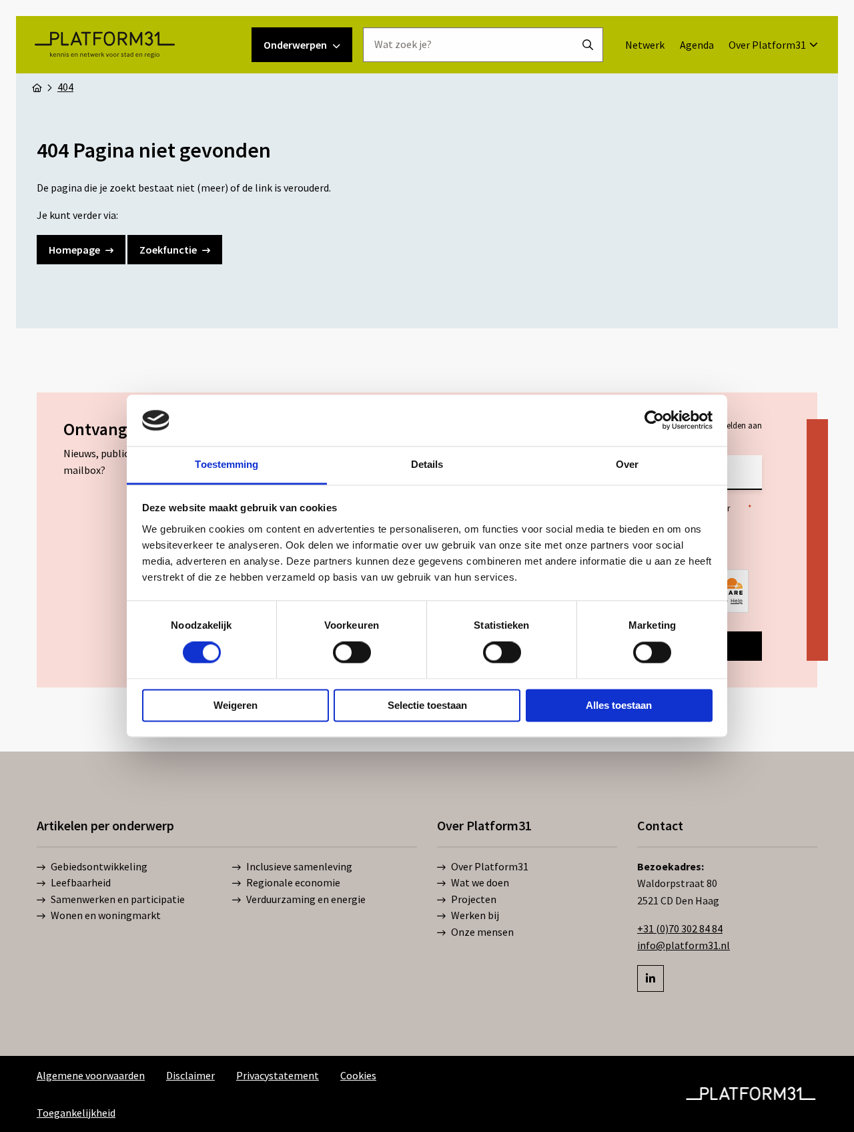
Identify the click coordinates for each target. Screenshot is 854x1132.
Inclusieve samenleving (299, 866)
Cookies (358, 1075)
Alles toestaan (619, 705)
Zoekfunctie (168, 249)
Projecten (473, 899)
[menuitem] (645, 45)
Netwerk (645, 44)
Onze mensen (482, 931)
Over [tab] (627, 464)
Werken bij (475, 915)
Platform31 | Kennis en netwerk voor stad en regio (104, 44)
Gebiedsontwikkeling (99, 866)
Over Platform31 (767, 44)
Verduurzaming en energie (306, 899)
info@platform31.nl (683, 945)
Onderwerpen (295, 44)
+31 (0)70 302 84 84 (680, 928)
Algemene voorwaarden (91, 1075)
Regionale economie (293, 882)
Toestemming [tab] (226, 464)
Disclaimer (190, 1075)
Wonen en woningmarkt (106, 915)
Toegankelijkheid (76, 1112)
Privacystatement (277, 1075)
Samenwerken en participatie (118, 899)
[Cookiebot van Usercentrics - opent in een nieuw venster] (654, 420)
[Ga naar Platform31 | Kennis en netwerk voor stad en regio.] (36, 86)
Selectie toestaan (427, 705)
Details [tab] (427, 464)
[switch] (352, 652)
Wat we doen (480, 882)
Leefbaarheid (81, 882)
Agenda (697, 44)
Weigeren (236, 705)
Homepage (74, 249)
